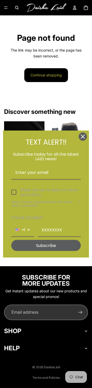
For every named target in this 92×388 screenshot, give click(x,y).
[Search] (16, 7)
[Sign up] (80, 312)
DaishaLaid (52, 367)
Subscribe (46, 245)
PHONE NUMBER (27, 218)
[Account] (74, 7)
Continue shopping (46, 75)
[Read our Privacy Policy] (78, 203)
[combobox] (22, 230)
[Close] (83, 136)
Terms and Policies (46, 378)
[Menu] (6, 8)
